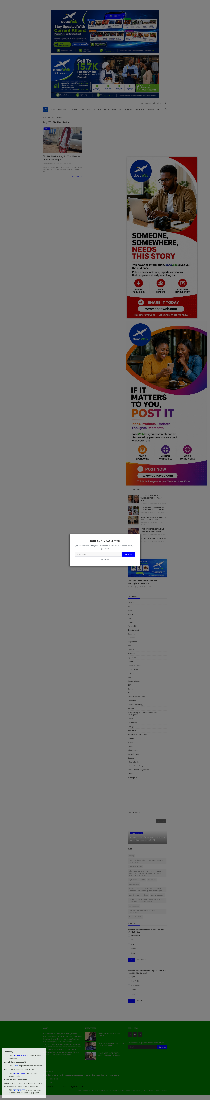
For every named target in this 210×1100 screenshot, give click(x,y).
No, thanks (105, 559)
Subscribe (128, 554)
